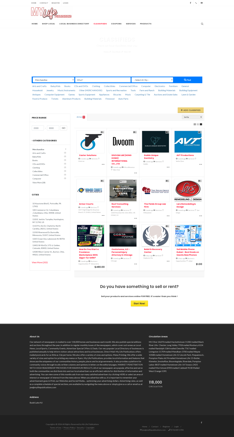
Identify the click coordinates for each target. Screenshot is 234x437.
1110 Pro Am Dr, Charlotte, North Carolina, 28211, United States (46, 227)
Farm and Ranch (147, 90)
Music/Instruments (66, 90)
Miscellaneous (129, 167)
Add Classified (192, 110)
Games (71, 94)
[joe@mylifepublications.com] (201, 3)
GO (63, 128)
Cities (35, 194)
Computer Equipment (54, 94)
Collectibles (109, 86)
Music (128, 94)
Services (95, 159)
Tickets (54, 98)
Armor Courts (86, 204)
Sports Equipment (87, 94)
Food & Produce (39, 98)
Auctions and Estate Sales (166, 94)
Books (67, 86)
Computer (146, 86)
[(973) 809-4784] (196, 3)
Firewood (109, 98)
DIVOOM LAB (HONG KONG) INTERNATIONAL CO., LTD (121, 159)
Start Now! (139, 303)
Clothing (96, 86)
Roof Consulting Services (120, 205)
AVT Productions (185, 155)
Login (65, 3)
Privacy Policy (69, 427)
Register (56, 3)
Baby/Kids (55, 86)
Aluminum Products (71, 98)
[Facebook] (190, 3)
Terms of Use (55, 427)
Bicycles (117, 94)
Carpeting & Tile (142, 94)
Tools (133, 90)
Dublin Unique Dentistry (151, 156)
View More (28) (38, 182)
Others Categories (45, 140)
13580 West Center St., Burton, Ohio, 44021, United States (48, 253)
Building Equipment (188, 90)
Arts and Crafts (39, 86)
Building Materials (166, 90)
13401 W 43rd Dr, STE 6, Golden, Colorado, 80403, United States (46, 246)
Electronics (160, 86)
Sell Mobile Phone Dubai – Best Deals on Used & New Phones (188, 252)
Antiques (36, 94)
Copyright (90, 427)
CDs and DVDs (81, 86)
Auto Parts (123, 98)
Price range (39, 117)
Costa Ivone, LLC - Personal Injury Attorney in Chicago (122, 252)
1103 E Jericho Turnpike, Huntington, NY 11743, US (48, 220)
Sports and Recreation (116, 90)
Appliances (104, 94)
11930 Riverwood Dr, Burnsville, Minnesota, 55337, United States (46, 233)
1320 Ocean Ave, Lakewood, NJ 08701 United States (48, 240)
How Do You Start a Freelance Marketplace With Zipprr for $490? (89, 253)
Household (37, 90)
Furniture (173, 86)
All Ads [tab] (80, 117)
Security (80, 427)
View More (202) (40, 262)
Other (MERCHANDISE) (90, 90)
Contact (44, 3)
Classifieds (116, 51)
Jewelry (50, 90)
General (185, 86)
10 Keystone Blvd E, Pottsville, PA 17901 (46, 204)
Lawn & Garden (188, 94)
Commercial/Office (128, 86)
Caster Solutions (87, 155)
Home (33, 3)
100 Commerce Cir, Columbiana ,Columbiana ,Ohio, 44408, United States (46, 213)
